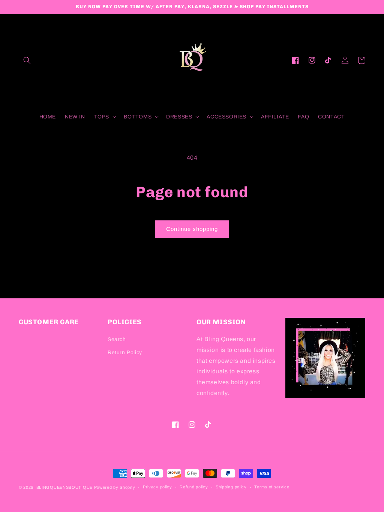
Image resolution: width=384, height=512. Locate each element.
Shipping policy (231, 487)
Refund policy (194, 487)
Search (117, 339)
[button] (27, 60)
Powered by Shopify (114, 487)
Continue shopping (192, 229)
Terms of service (271, 487)
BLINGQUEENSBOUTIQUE (64, 487)
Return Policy (125, 352)
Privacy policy (157, 487)
